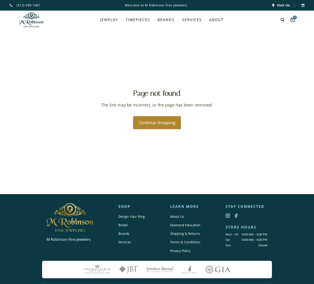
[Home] (31, 20)
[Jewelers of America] (189, 269)
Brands (123, 233)
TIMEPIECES (138, 19)
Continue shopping (157, 122)
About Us (177, 216)
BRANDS (166, 19)
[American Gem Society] (97, 269)
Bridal (123, 225)
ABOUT (216, 19)
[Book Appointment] (302, 5)
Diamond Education (185, 225)
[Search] (282, 19)
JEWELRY (109, 19)
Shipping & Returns (185, 233)
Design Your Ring (131, 216)
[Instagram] (228, 215)
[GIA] (218, 269)
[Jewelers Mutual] (160, 269)
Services (124, 242)
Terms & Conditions (185, 242)
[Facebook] (236, 215)
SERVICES (192, 19)
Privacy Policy (180, 251)
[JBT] (128, 269)
